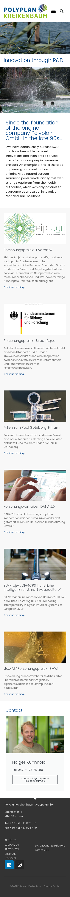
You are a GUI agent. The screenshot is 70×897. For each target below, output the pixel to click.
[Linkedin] (9, 864)
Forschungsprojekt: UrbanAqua (30, 340)
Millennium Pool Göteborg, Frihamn (32, 427)
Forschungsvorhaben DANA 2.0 (29, 506)
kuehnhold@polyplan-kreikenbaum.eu (35, 780)
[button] (53, 11)
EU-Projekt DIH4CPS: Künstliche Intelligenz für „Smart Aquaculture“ (32, 587)
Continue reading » (15, 287)
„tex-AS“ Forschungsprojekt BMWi (31, 668)
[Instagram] (19, 864)
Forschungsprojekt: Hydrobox (28, 250)
